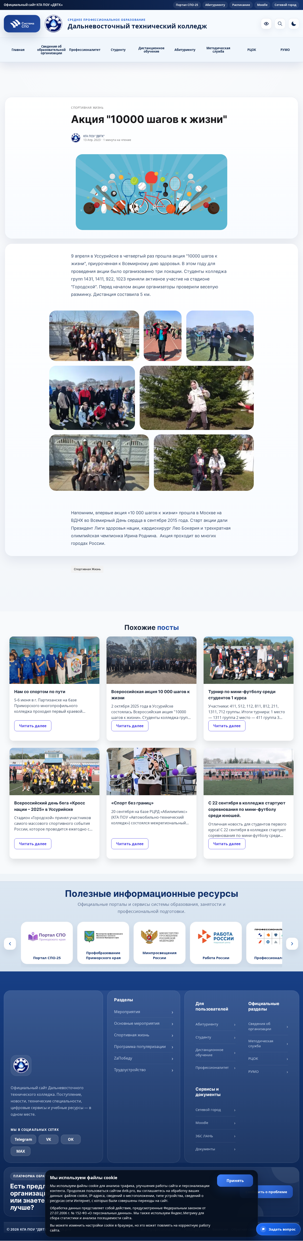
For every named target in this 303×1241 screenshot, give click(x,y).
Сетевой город (285, 5)
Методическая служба (218, 50)
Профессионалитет (84, 50)
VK (48, 1139)
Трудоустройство (130, 1069)
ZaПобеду (123, 1057)
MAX (20, 1151)
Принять (235, 1180)
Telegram (23, 1139)
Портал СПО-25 (187, 5)
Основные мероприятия (137, 1023)
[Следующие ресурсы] (292, 943)
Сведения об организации (259, 1026)
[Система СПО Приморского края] (22, 23)
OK (71, 1139)
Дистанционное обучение (151, 50)
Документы (205, 1148)
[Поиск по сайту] (280, 23)
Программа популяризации (140, 1046)
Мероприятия (127, 1011)
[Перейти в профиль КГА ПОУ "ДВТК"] (75, 138)
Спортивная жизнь (87, 108)
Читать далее (32, 725)
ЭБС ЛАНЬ (204, 1135)
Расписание (241, 5)
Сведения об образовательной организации (51, 49)
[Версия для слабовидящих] (266, 23)
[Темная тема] (293, 23)
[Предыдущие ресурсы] (10, 943)
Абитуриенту (215, 5)
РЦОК (251, 50)
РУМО (285, 50)
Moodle (262, 5)
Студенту (118, 50)
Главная (18, 50)
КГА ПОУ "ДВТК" (94, 136)
